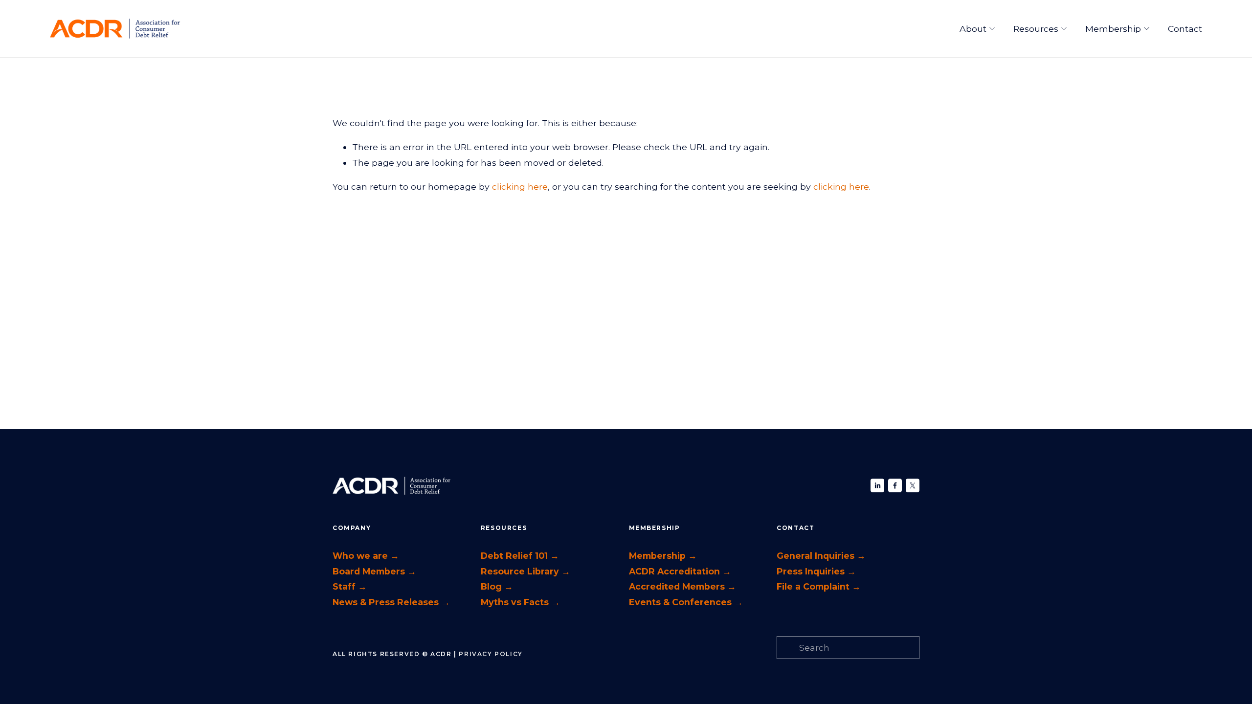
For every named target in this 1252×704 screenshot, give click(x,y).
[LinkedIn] (877, 485)
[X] (912, 485)
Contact (1185, 28)
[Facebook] (895, 485)
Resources (1035, 28)
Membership (1113, 28)
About (973, 28)
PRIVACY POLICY (490, 654)
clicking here (520, 186)
